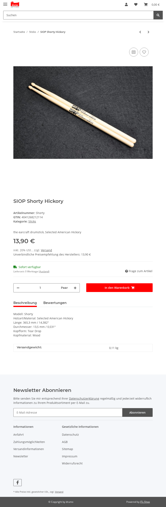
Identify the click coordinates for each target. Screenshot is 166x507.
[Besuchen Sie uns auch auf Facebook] (17, 482)
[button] (126, 4)
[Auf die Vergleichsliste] (133, 52)
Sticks (32, 221)
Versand (46, 250)
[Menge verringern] (18, 287)
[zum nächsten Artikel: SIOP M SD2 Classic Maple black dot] (148, 32)
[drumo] (15, 4)
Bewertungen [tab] (55, 303)
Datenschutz (70, 434)
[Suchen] (158, 15)
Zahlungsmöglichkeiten (29, 442)
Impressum (69, 456)
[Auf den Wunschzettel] (144, 52)
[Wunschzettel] (136, 4)
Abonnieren (137, 412)
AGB (65, 442)
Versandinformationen (28, 449)
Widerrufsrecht (72, 463)
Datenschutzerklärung (84, 398)
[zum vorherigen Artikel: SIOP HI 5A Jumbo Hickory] (140, 32)
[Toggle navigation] (5, 2)
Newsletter (20, 456)
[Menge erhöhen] (75, 287)
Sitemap (67, 449)
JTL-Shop (145, 502)
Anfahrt (18, 434)
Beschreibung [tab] (25, 303)
